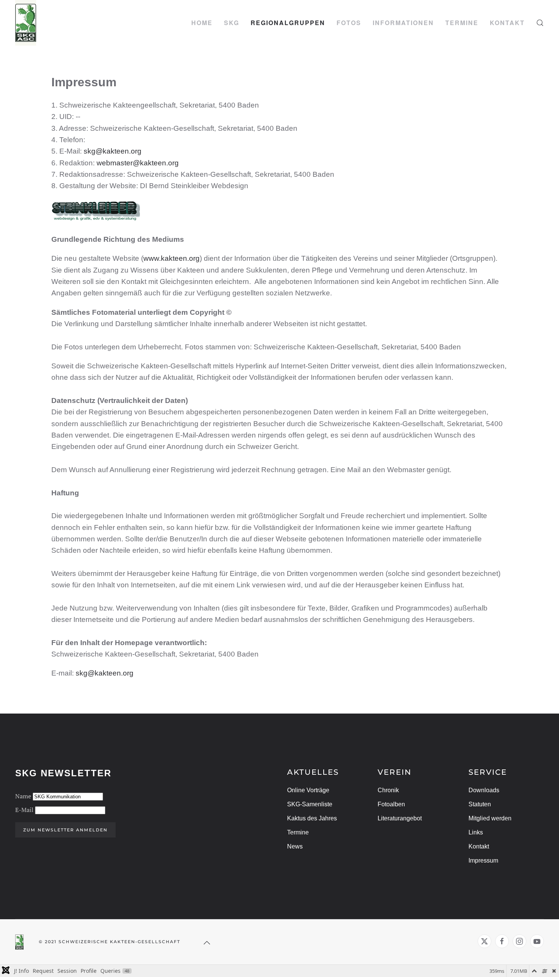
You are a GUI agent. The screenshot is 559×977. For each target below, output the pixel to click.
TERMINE (461, 22)
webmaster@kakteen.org (138, 163)
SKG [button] (231, 22)
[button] (540, 23)
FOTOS (349, 22)
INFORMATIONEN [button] (403, 22)
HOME (202, 22)
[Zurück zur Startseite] (25, 23)
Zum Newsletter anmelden (65, 830)
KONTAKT (507, 22)
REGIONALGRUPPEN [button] (288, 22)
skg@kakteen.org (112, 151)
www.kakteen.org (171, 258)
